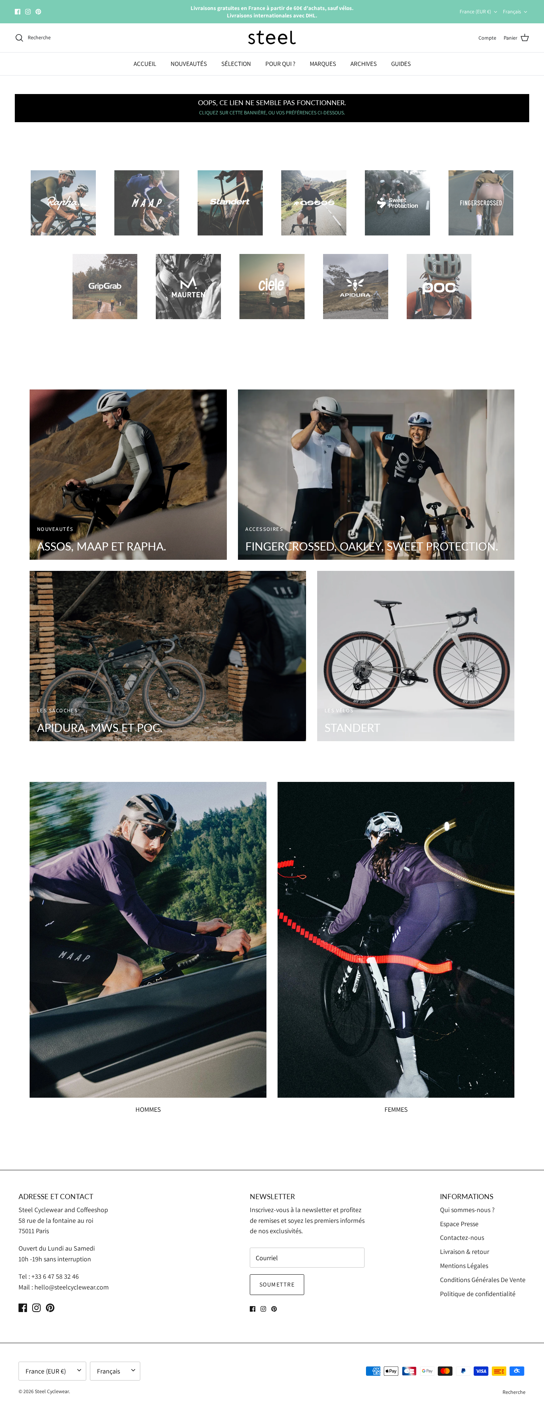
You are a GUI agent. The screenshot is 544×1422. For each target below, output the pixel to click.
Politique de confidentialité (478, 1293)
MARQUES (323, 64)
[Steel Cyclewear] (272, 38)
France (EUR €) (475, 11)
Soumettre (277, 1284)
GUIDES (401, 64)
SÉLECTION (236, 64)
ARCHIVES (363, 64)
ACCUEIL (145, 64)
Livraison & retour (464, 1251)
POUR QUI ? (280, 64)
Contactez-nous (462, 1237)
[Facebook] (17, 11)
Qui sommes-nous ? (467, 1209)
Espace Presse (459, 1223)
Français (512, 11)
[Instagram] (28, 11)
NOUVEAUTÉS (189, 64)
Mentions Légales (464, 1265)
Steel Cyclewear (52, 1391)
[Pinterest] (38, 11)
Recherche (514, 1392)
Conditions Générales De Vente (482, 1279)
